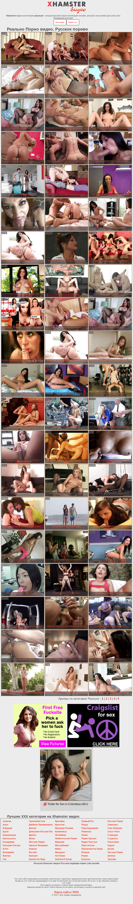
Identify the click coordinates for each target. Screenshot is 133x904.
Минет (58, 849)
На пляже (60, 856)
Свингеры (113, 824)
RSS (76, 892)
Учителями (113, 842)
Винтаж (7, 856)
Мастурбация (62, 845)
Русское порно (115, 821)
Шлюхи (111, 856)
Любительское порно (66, 838)
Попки (84, 835)
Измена (33, 849)
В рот (5, 849)
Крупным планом (64, 828)
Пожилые (86, 831)
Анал (5, 824)
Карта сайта (62, 892)
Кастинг (33, 852)
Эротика (112, 859)
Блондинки (8, 842)
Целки (111, 849)
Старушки (113, 835)
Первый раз (87, 821)
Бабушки (7, 828)
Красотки (59, 824)
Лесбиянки (60, 835)
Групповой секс (37, 821)
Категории (60, 22)
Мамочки (59, 842)
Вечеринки (8, 852)
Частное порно (115, 852)
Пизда (84, 824)
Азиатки (7, 821)
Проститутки (87, 845)
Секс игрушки (115, 828)
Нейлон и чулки (63, 859)
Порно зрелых (88, 838)
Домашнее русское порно (42, 831)
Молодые (60, 852)
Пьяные (85, 852)
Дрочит (32, 835)
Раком (84, 856)
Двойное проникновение (41, 824)
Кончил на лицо (37, 859)
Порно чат (72, 22)
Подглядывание (89, 828)
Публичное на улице (92, 849)
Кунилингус (61, 831)
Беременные (9, 835)
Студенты (113, 838)
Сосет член (113, 831)
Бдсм (5, 831)
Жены (32, 838)
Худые (111, 845)
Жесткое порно (37, 842)
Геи (4, 859)
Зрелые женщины (38, 845)
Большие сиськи (11, 845)
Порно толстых (89, 842)
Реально (85, 859)
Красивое (60, 821)
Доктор (32, 828)
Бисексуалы (9, 838)
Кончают (33, 856)
